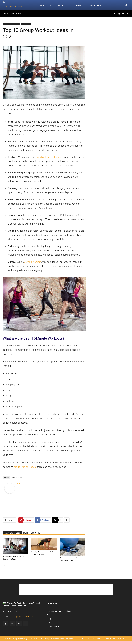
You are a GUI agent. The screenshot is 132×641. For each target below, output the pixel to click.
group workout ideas (25, 466)
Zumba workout (32, 261)
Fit (48, 615)
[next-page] (8, 565)
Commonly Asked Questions (59, 611)
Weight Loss (64, 5)
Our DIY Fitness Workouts (11, 24)
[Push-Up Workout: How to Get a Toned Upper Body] (44, 544)
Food (41, 5)
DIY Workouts (26, 24)
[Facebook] (114, 13)
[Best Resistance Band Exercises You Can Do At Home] (72, 547)
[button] (126, 5)
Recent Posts (17, 478)
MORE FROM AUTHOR (32, 533)
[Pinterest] (123, 13)
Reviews (99, 639)
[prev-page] (4, 565)
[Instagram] (119, 13)
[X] (127, 13)
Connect (78, 5)
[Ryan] (9, 488)
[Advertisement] (44, 506)
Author (6, 478)
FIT (32, 5)
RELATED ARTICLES (12, 533)
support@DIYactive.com (23, 616)
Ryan (18, 483)
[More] (67, 520)
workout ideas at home (49, 157)
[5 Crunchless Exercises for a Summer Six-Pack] (15, 546)
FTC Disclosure (95, 5)
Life (51, 5)
